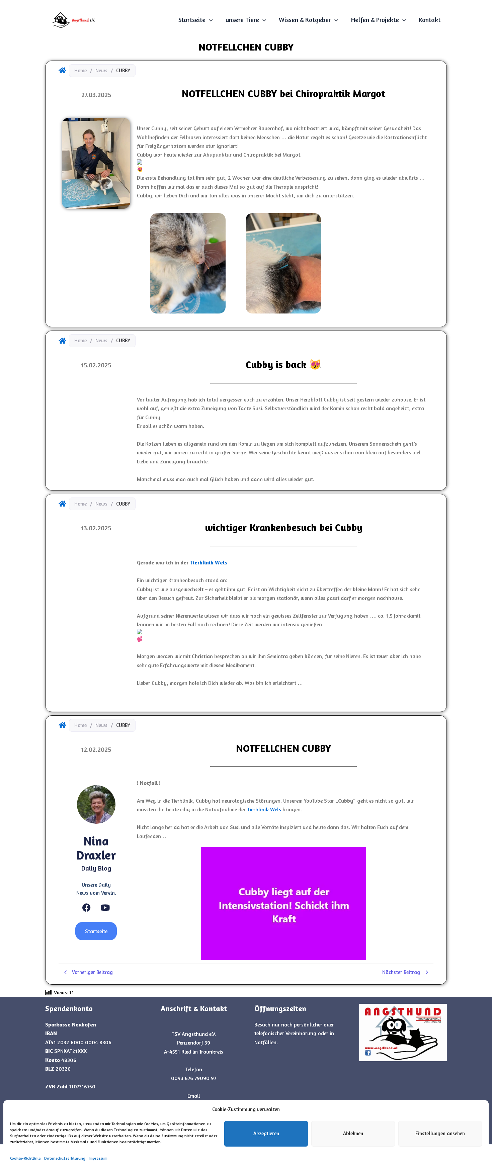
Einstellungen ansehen (440, 1133)
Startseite (192, 19)
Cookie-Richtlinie (25, 1158)
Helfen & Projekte (375, 19)
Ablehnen (353, 1133)
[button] (209, 19)
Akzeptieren (266, 1133)
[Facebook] (86, 907)
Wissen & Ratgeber (305, 19)
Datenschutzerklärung (64, 1158)
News (101, 70)
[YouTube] (105, 907)
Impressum (98, 1158)
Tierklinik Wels (264, 809)
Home (80, 70)
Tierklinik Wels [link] (208, 562)
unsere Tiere (242, 19)
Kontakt (429, 19)
